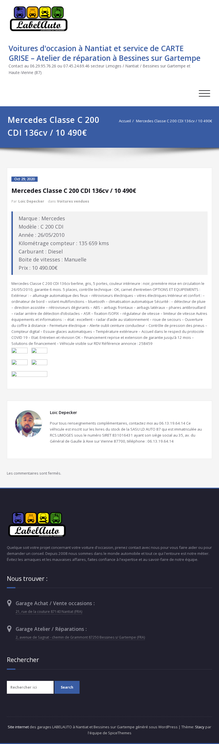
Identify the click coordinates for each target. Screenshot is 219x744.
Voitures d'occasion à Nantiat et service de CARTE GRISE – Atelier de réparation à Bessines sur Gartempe (104, 53)
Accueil (125, 120)
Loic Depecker (31, 201)
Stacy (199, 726)
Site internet (18, 726)
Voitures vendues (73, 201)
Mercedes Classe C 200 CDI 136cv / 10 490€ (174, 120)
